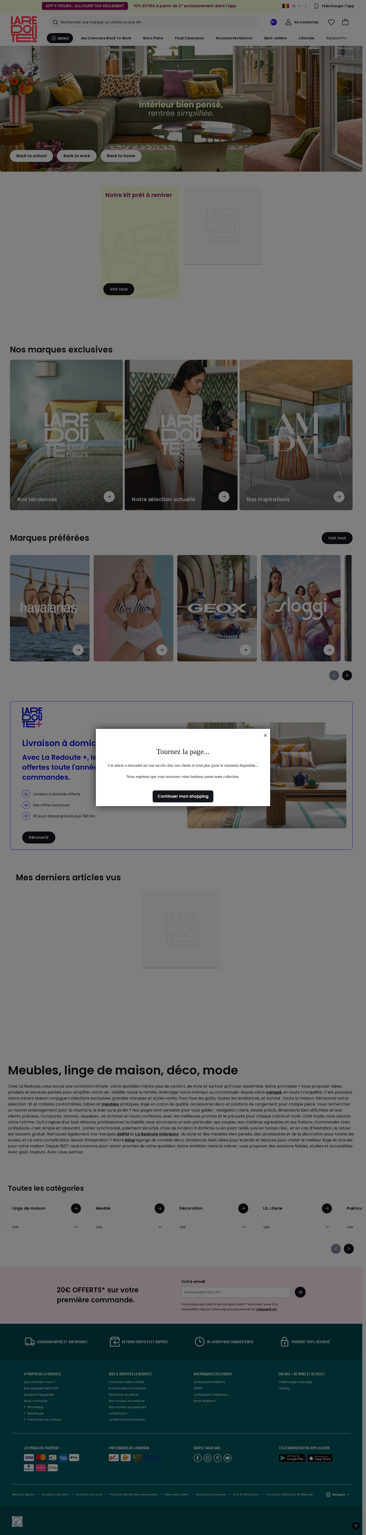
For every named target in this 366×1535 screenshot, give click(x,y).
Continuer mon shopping (183, 796)
